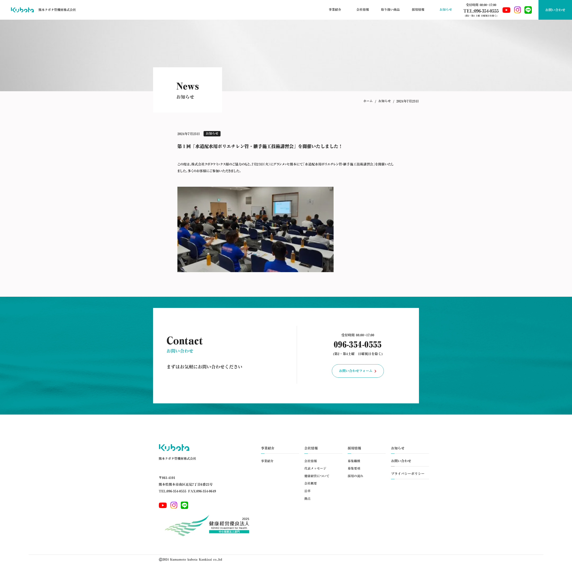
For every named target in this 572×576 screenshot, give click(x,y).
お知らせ (384, 101)
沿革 (307, 491)
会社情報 (310, 461)
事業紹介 (267, 461)
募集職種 (354, 461)
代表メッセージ (315, 468)
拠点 (307, 499)
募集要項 (354, 468)
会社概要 (310, 483)
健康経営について (316, 476)
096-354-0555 (358, 344)
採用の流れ (355, 476)
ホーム (368, 101)
